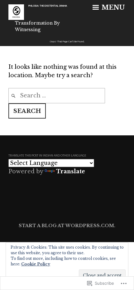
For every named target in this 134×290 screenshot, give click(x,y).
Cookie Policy (35, 264)
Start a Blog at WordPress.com (66, 225)
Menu (112, 7)
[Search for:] (56, 95)
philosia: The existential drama (47, 5)
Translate (70, 171)
